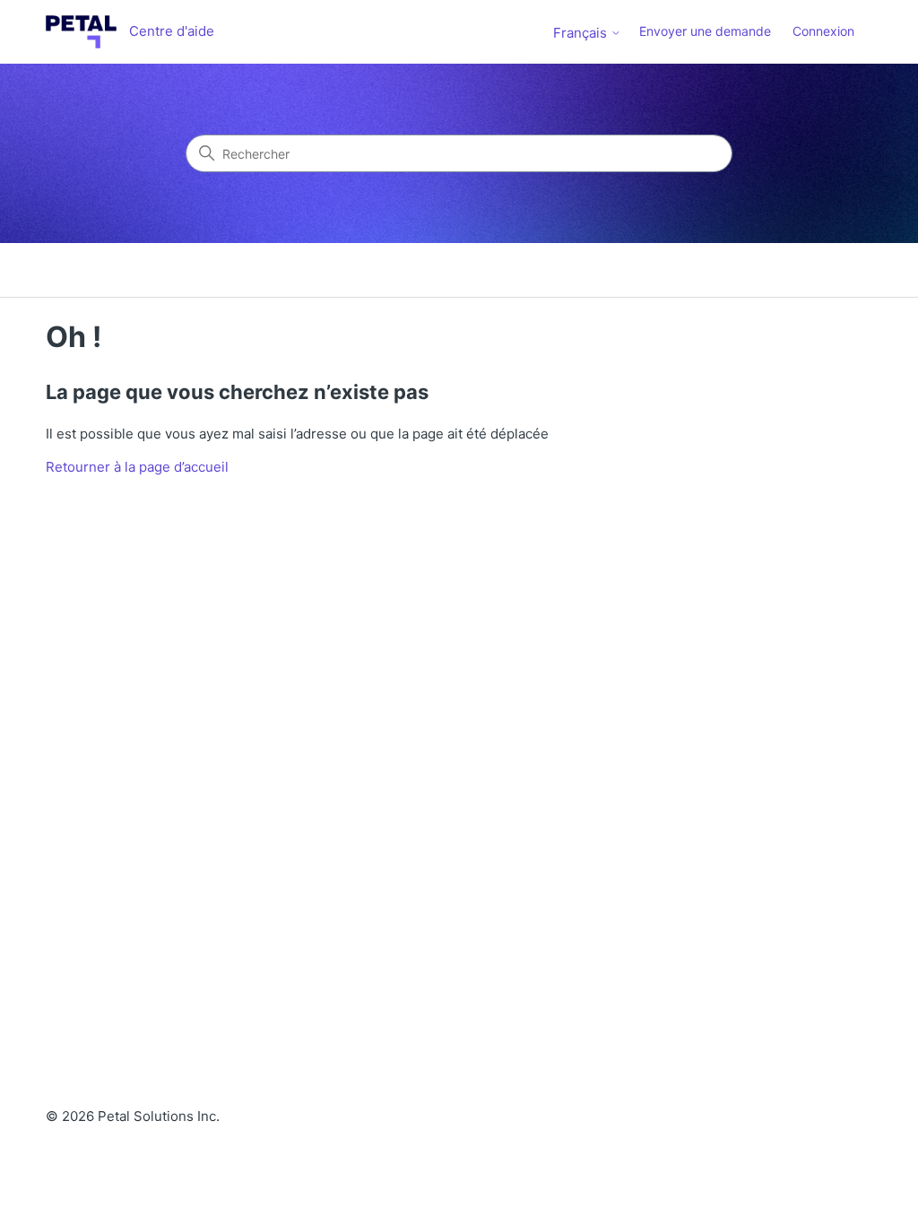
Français (582, 32)
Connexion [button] (823, 31)
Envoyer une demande (705, 31)
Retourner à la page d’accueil (137, 466)
